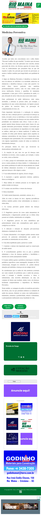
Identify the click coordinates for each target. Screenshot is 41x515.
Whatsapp (33, 316)
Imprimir (24, 316)
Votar (14, 381)
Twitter (16, 316)
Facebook (8, 316)
